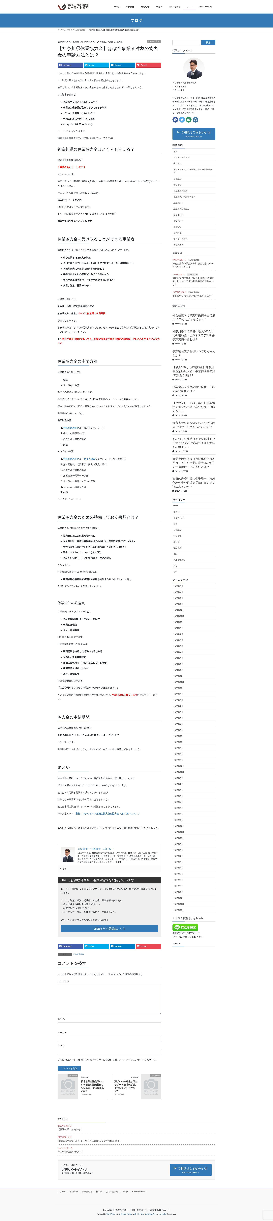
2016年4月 (178, 874)
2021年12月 (178, 610)
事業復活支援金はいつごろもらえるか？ (192, 296)
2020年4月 (178, 724)
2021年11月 (178, 616)
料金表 (99, 1191)
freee (175, 506)
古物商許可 (178, 221)
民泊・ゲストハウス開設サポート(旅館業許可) (192, 171)
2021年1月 (178, 670)
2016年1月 (178, 892)
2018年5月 (178, 754)
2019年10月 (178, 736)
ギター (176, 512)
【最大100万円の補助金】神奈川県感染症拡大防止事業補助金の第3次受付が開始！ (193, 371)
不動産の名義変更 (181, 157)
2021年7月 (178, 634)
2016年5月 (178, 868)
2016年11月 (178, 832)
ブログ (125, 1191)
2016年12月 (178, 826)
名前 (61, 1019)
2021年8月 (178, 628)
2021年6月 (178, 640)
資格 (175, 566)
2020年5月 (178, 718)
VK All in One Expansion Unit (145, 1214)
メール (62, 1032)
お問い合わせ (112, 1191)
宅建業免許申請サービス (184, 196)
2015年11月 (178, 904)
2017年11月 (178, 772)
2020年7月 (178, 706)
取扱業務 (74, 1191)
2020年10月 (178, 688)
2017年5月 (178, 796)
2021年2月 (178, 664)
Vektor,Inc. (163, 1214)
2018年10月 (178, 742)
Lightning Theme (125, 1214)
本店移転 (177, 227)
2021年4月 (178, 652)
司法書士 (177, 536)
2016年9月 (178, 844)
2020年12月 (178, 676)
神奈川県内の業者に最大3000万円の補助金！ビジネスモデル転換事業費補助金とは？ (193, 281)
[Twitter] (60, 868)
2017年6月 (178, 790)
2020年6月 (178, 712)
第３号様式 (89, 459)
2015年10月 (178, 910)
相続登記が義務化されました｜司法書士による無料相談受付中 (89, 1140)
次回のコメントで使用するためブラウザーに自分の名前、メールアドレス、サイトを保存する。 (109, 1060)
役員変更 (177, 233)
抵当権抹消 (178, 215)
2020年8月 (178, 700)
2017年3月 (178, 808)
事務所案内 (178, 245)
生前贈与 (177, 163)
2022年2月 (178, 598)
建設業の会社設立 (181, 209)
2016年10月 (178, 838)
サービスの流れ (180, 239)
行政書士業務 (154, 41)
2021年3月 (178, 658)
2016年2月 (178, 886)
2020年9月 (178, 694)
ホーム (63, 1191)
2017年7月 (178, 784)
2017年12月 (178, 766)
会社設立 (177, 179)
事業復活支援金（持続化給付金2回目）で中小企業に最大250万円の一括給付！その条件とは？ (193, 462)
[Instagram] (64, 868)
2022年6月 (178, 586)
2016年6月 (178, 862)
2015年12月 (178, 898)
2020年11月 (178, 682)
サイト (61, 1046)
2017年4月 (178, 802)
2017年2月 (178, 814)
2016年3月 (178, 880)
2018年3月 (178, 760)
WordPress (110, 1214)
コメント (64, 981)
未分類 (176, 542)
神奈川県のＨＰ (71, 428)
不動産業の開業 (180, 191)
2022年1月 (178, 604)
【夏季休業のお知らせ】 (70, 1129)
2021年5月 (178, 646)
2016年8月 (178, 850)
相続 (175, 151)
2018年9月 (178, 748)
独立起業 (177, 548)
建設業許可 (178, 203)
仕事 (175, 524)
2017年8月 (178, 778)
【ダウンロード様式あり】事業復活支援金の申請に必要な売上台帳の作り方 (193, 407)
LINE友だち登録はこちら (109, 928)
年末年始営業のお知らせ (70, 1152)
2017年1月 (178, 820)
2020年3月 (178, 730)
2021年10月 (178, 622)
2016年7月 (178, 856)
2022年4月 (178, 592)
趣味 (175, 572)
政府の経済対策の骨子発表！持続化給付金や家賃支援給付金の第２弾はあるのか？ (193, 482)
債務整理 (177, 185)
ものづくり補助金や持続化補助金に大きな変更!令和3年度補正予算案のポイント (193, 442)
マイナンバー (179, 518)
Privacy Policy (138, 1191)
